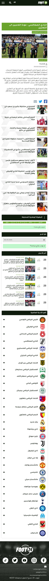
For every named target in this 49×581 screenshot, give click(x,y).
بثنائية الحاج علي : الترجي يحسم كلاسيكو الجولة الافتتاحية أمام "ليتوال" (14, 278)
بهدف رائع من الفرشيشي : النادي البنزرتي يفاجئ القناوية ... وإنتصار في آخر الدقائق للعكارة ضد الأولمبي (13, 261)
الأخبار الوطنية (43, 60)
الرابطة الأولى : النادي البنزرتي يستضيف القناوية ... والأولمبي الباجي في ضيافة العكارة (14, 287)
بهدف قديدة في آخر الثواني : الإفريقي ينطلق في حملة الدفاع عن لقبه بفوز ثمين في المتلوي (13, 270)
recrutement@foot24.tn (38, 575)
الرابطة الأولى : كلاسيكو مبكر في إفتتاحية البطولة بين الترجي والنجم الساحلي (13, 296)
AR (15, 3)
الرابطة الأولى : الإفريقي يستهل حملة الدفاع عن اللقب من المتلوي (14, 304)
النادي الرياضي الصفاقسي (39, 32)
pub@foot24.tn (41, 572)
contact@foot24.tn (39, 569)
